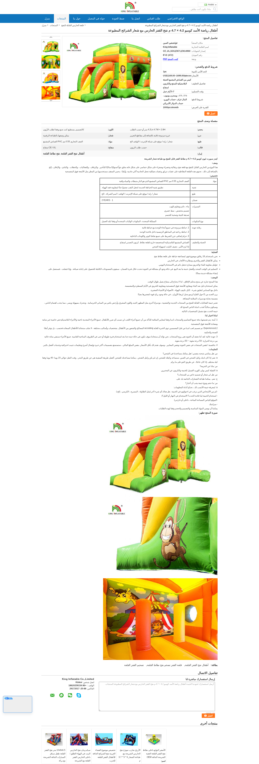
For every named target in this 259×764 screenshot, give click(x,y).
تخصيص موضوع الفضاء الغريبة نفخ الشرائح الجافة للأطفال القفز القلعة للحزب (104, 755)
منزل (47, 18)
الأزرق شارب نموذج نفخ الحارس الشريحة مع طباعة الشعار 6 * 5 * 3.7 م (129, 755)
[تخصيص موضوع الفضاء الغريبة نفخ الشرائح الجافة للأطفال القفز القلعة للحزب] (104, 739)
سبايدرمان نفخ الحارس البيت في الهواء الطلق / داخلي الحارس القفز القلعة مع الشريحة (80, 755)
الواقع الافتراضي (175, 18)
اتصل (212, 113)
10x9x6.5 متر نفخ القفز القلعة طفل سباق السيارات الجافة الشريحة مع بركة (54, 755)
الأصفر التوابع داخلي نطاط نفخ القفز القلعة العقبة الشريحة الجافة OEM (154, 753)
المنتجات (61, 18)
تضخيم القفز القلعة (134, 665)
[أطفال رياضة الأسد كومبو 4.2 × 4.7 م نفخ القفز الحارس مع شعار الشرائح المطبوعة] (50, 46)
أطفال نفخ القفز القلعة (196, 665)
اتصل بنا (136, 18)
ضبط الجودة (118, 18)
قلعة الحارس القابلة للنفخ (72, 25)
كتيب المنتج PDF (170, 59)
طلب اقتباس (153, 18)
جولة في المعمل (96, 18)
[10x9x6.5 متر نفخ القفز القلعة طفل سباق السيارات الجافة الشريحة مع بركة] (54, 739)
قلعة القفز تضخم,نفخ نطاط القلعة (164, 665)
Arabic (211, 4)
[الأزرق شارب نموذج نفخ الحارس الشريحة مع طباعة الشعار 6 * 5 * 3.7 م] (129, 739)
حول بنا (77, 18)
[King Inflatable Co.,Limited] (129, 7)
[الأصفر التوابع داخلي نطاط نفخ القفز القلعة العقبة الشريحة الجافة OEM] (154, 739)
